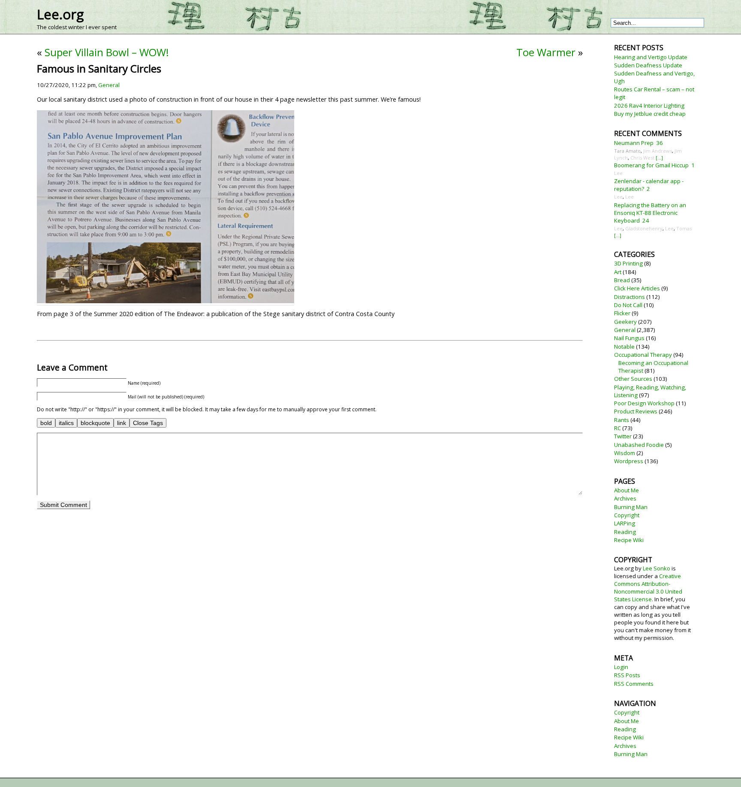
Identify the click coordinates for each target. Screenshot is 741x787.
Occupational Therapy (643, 355)
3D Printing (628, 263)
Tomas (684, 228)
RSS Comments (634, 683)
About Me (626, 490)
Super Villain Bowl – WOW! (107, 52)
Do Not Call (628, 305)
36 (659, 143)
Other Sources (633, 379)
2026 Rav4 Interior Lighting (649, 105)
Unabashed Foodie (639, 445)
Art (617, 272)
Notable (624, 346)
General (109, 85)
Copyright (626, 515)
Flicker (622, 313)
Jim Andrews (657, 151)
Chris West (642, 157)
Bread (622, 280)
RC (617, 428)
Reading (625, 532)
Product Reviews (635, 411)
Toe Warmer (545, 52)
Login (621, 667)
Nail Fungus (629, 338)
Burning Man (631, 507)
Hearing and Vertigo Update (650, 57)
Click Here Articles (637, 288)
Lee (618, 173)
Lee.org (60, 14)
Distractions (629, 297)
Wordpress (628, 461)
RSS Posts (627, 675)
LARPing (624, 523)
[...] (659, 157)
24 (645, 220)
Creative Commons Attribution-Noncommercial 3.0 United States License (648, 587)
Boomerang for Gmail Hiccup (651, 165)
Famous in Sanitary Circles (99, 68)
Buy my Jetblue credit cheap (650, 114)
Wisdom (624, 453)
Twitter (623, 436)
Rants (621, 420)
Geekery (625, 322)
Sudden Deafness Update (648, 65)
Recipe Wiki (629, 540)
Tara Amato (627, 151)
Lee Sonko (656, 568)
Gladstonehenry (644, 228)
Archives (625, 498)
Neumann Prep (634, 143)
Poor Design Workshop (644, 403)
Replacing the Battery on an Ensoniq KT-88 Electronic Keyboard (650, 212)
